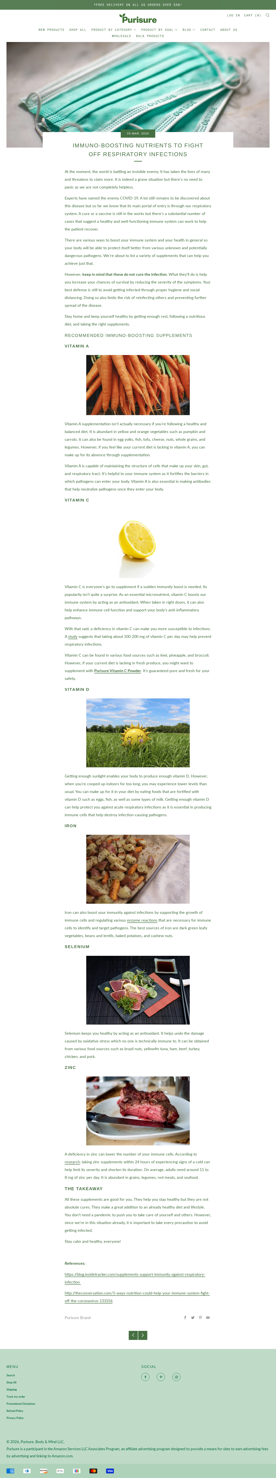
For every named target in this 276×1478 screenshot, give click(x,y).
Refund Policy (14, 1411)
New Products (51, 30)
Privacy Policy (15, 1418)
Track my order (15, 1396)
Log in (233, 15)
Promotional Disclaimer (20, 1404)
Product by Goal (157, 30)
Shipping (11, 1389)
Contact (207, 30)
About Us (228, 30)
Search (10, 1375)
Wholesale (121, 36)
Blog (187, 30)
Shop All (77, 30)
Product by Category (111, 30)
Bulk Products (150, 36)
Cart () (252, 15)
